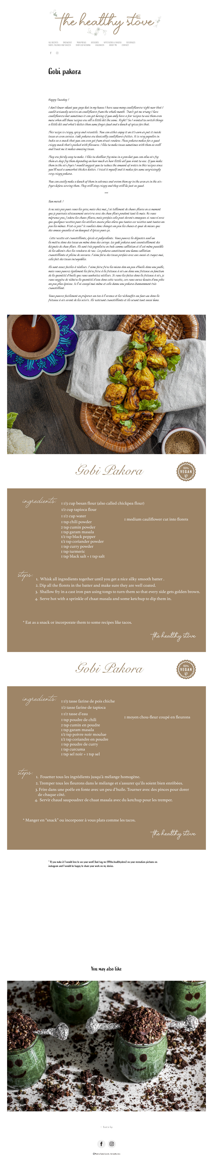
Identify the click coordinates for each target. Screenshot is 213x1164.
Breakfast (67, 42)
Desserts (95, 42)
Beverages (130, 42)
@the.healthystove (117, 862)
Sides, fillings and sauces (60, 45)
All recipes (53, 42)
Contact (125, 45)
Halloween (99, 45)
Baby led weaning (83, 45)
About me (113, 45)
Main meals (81, 42)
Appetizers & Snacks (113, 42)
